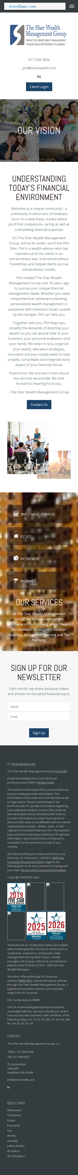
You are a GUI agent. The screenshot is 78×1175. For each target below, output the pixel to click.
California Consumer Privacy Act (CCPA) (35, 860)
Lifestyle (12, 1141)
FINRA (22, 981)
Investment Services (38, 514)
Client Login (39, 86)
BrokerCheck (46, 782)
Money (11, 1135)
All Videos (13, 1151)
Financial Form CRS (24, 764)
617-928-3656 (39, 59)
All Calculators (16, 1156)
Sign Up (39, 733)
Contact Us (39, 404)
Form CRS (61, 771)
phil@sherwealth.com (39, 68)
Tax (9, 1130)
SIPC (29, 981)
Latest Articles (16, 1146)
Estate (26, 536)
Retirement (30, 558)
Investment (14, 1115)
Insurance (28, 581)
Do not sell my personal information (43, 870)
